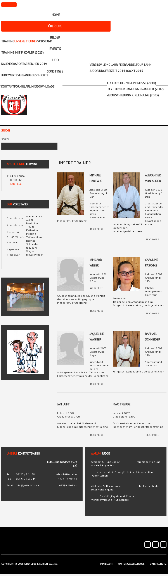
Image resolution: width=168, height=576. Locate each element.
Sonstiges (55, 71)
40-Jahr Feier (116, 65)
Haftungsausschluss (131, 564)
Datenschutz (158, 564)
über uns (55, 26)
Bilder (55, 37)
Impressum (106, 564)
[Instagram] (163, 544)
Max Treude (121, 404)
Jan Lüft (63, 404)
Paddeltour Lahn (138, 65)
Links (33, 86)
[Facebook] (147, 544)
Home (56, 15)
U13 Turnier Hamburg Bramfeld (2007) (135, 89)
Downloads (46, 86)
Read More (96, 229)
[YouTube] (155, 544)
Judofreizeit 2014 (111, 71)
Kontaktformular (15, 86)
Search (5, 139)
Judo (55, 60)
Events (55, 49)
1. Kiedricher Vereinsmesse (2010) (131, 83)
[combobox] (26, 146)
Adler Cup (16, 183)
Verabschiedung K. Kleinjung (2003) (133, 95)
